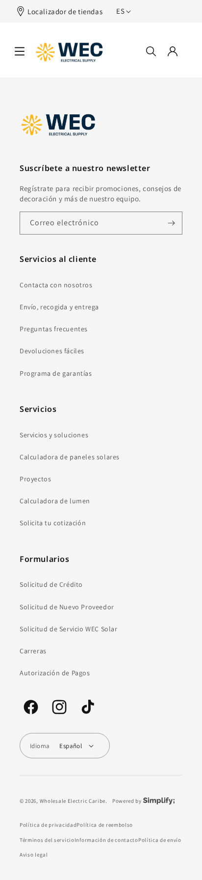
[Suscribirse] (171, 223)
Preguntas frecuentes (54, 328)
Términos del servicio (47, 840)
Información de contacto (106, 840)
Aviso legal (34, 854)
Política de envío (159, 840)
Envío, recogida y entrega (59, 306)
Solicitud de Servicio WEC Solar (69, 628)
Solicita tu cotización (53, 522)
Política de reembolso (104, 824)
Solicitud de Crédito (51, 584)
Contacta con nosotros (56, 284)
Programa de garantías (56, 373)
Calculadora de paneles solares (70, 456)
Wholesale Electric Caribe (73, 800)
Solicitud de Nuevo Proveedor (67, 606)
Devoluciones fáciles (52, 350)
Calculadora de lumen (55, 500)
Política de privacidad (48, 824)
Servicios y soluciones (54, 434)
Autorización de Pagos (55, 672)
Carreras (33, 650)
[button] (19, 51)
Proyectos (35, 478)
